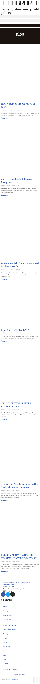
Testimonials (7, 619)
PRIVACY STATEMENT (10, 625)
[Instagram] (12, 594)
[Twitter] (8, 594)
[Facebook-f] (3, 594)
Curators (5, 651)
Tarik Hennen (15, 679)
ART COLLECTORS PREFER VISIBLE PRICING (16, 405)
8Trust (8, 679)
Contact (5, 663)
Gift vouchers (7, 646)
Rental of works (8, 615)
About (5, 638)
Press (4, 659)
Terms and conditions (9, 629)
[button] (20, 16)
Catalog (5, 611)
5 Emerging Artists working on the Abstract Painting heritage (19, 485)
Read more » (4, 118)
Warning (5, 634)
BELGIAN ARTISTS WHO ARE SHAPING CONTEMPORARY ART (19, 557)
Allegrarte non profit (20, 674)
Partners (5, 642)
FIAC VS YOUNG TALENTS (15, 329)
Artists (5, 606)
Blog (4, 655)
